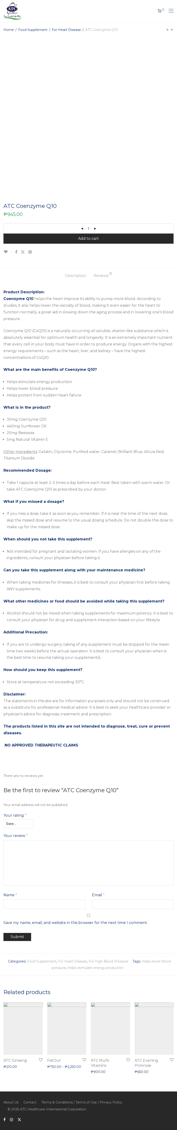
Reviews (103, 275)
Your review (15, 835)
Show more (30, 1066)
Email (98, 895)
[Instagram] (11, 1119)
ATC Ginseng (15, 1060)
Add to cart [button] (10, 1066)
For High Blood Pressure (108, 961)
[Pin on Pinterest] (30, 252)
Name (10, 895)
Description (75, 275)
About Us (10, 1102)
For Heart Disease (66, 30)
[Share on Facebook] (16, 252)
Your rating (15, 815)
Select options (56, 1060)
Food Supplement (32, 30)
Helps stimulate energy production (95, 968)
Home (8, 30)
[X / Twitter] (19, 1119)
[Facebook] (4, 1119)
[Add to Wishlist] (7, 252)
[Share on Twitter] (23, 252)
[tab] (75, 276)
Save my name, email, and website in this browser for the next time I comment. (75, 922)
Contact (30, 1102)
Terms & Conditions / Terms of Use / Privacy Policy (81, 1102)
